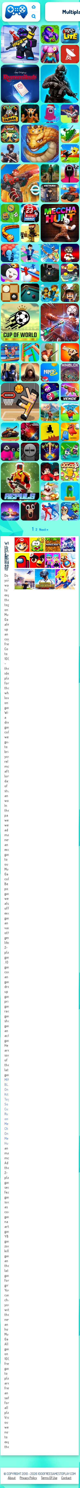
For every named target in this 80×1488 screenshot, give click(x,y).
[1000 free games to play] (16, 19)
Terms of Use (49, 1478)
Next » (43, 529)
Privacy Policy (28, 1478)
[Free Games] (34, 7)
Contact (66, 1478)
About (12, 1478)
